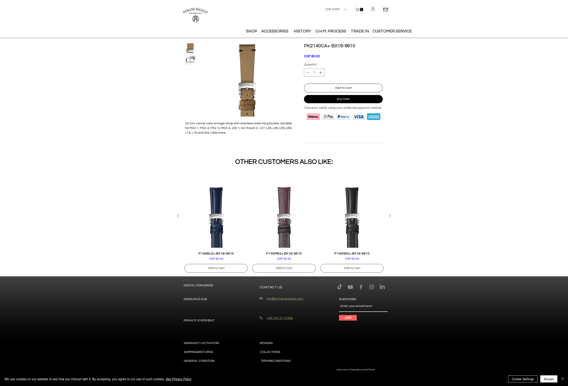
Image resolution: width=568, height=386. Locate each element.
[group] (284, 228)
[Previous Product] (178, 215)
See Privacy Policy (178, 379)
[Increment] (321, 72)
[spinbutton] (314, 72)
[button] (359, 9)
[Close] (562, 378)
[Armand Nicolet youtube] (350, 287)
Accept (549, 379)
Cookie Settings (523, 379)
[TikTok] (340, 287)
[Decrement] (307, 72)
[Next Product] (390, 215)
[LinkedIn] (382, 287)
